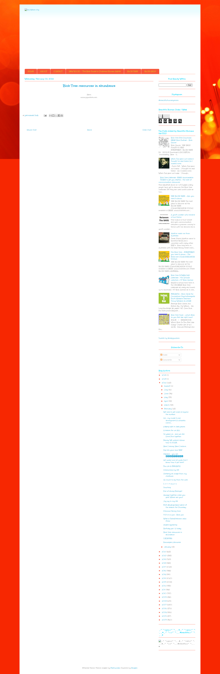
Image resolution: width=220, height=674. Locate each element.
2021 (164, 552)
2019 (164, 559)
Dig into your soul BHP (172, 450)
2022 (164, 383)
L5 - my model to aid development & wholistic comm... (174, 420)
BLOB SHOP (150, 71)
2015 (164, 574)
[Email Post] (45, 115)
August (167, 386)
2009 (164, 597)
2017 (164, 567)
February (168, 409)
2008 (164, 601)
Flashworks (115, 668)
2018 (164, 563)
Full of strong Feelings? (172, 491)
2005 (164, 612)
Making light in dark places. (174, 427)
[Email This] (50, 115)
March (167, 405)
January (168, 547)
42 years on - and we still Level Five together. (174, 435)
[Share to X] (56, 115)
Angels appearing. (170, 525)
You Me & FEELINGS (171, 466)
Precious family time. (172, 511)
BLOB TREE (132, 71)
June (166, 394)
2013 (164, 582)
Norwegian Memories (172, 542)
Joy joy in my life (170, 501)
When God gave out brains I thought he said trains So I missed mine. (182, 161)
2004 (164, 616)
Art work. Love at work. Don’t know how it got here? (175, 461)
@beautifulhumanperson (169, 100)
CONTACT (58, 71)
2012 (164, 586)
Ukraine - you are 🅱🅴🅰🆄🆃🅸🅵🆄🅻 (173, 455)
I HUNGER (167, 538)
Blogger (134, 668)
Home (89, 130)
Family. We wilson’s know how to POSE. (174, 441)
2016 (164, 571)
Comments (167, 360)
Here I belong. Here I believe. (174, 446)
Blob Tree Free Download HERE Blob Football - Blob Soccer (181, 140)
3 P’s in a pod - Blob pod (173, 515)
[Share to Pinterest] (61, 115)
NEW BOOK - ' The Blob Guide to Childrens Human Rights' (95, 71)
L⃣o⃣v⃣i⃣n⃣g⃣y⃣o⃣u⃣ (170, 484)
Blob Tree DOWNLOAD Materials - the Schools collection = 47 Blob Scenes (182, 277)
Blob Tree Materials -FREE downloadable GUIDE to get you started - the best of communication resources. (176, 179)
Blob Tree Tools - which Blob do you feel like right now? (183, 316)
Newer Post (32, 130)
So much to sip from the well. (175, 480)
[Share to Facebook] (58, 115)
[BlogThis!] (53, 115)
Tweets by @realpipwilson (169, 338)
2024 (164, 375)
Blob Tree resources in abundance (172, 533)
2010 (164, 593)
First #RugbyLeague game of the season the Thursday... (175, 506)
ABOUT (43, 71)
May (166, 397)
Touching (167, 487)
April (166, 401)
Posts (164, 355)
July (166, 390)
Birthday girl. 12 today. (172, 528)
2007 (164, 605)
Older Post (146, 130)
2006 (164, 608)
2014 (164, 578)
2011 (164, 590)
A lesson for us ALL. (171, 430)
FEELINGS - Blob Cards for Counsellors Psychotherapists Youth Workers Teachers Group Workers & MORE (183, 297)
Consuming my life (171, 470)
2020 (164, 555)
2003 (164, 620)
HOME (31, 71)
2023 (164, 379)
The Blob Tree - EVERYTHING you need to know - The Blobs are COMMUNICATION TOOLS (183, 255)
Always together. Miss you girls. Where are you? (174, 496)
